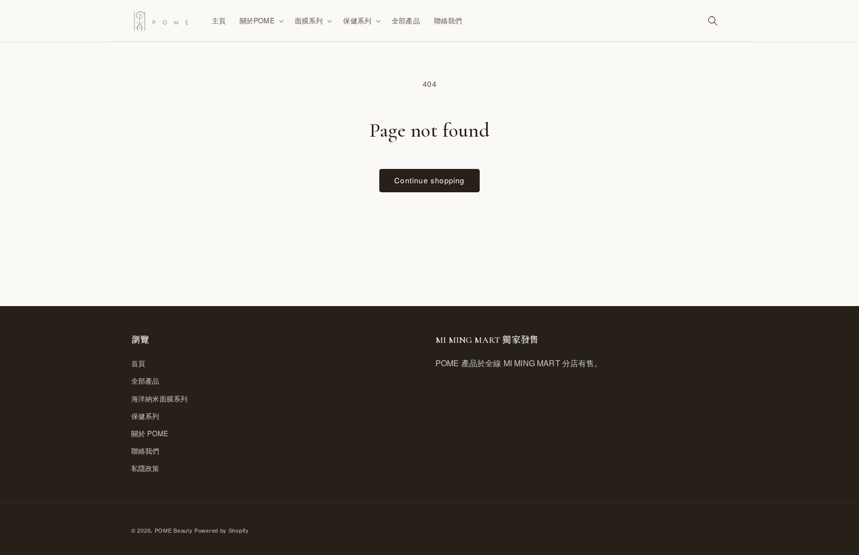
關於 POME (149, 433)
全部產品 (145, 381)
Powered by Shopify (221, 530)
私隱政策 (145, 468)
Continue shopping (429, 180)
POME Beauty (174, 530)
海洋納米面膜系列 (159, 398)
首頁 (138, 363)
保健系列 (145, 416)
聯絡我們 (145, 451)
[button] (260, 20)
